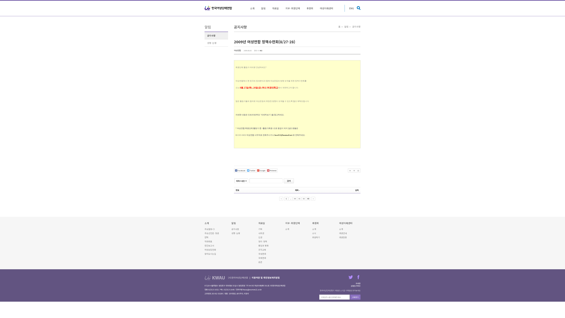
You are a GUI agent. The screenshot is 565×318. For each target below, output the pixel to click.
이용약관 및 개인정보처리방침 (266, 277)
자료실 (275, 8)
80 (295, 199)
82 (304, 199)
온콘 (260, 262)
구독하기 (355, 297)
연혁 (206, 237)
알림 (263, 8)
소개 (252, 8)
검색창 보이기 (358, 8)
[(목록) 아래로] (354, 170)
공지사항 (211, 35)
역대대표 (208, 241)
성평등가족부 (355, 286)
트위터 (351, 277)
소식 (314, 233)
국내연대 (262, 253)
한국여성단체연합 (218, 8)
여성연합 (237, 50)
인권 (260, 237)
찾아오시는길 (210, 253)
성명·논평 (211, 42)
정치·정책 (262, 241)
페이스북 (358, 277)
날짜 (357, 190)
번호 (237, 190)
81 (299, 199)
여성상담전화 (210, 249)
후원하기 (316, 237)
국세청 (358, 283)
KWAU (215, 278)
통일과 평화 (263, 245)
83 (308, 199)
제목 (297, 190)
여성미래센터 (326, 8)
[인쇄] (358, 170)
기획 (260, 229)
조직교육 (262, 249)
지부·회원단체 (292, 8)
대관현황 (343, 237)
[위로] (350, 170)
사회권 (261, 233)
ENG (351, 8)
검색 (289, 180)
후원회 (310, 8)
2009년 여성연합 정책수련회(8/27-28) (264, 41)
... (290, 199)
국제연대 (262, 257)
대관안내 (343, 233)
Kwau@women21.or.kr (252, 289)
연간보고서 (209, 245)
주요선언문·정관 (212, 233)
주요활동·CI (210, 229)
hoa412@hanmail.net (283, 135)
